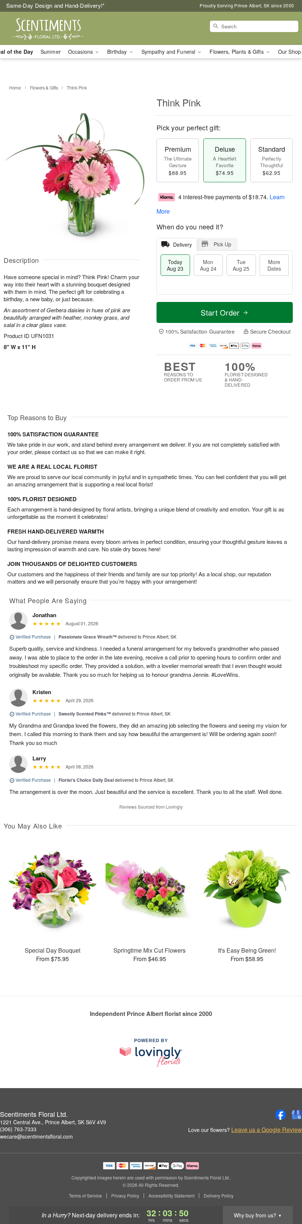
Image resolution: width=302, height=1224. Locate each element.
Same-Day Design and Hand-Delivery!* (55, 5)
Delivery (182, 244)
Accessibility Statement (171, 1195)
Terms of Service (85, 1195)
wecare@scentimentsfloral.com (36, 1136)
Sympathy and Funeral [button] (169, 51)
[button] (282, 1192)
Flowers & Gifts (44, 87)
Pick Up (222, 244)
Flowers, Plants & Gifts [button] (237, 51)
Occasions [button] (81, 51)
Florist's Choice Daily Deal (86, 780)
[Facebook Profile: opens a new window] (280, 1114)
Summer (51, 51)
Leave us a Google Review (266, 1130)
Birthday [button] (117, 51)
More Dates (274, 265)
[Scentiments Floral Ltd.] (51, 28)
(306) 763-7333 (18, 1129)
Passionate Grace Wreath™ (88, 636)
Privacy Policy (125, 1195)
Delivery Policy (218, 1195)
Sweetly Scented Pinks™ (85, 713)
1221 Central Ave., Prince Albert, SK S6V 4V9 (53, 1122)
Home (15, 87)
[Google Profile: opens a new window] (297, 1114)
